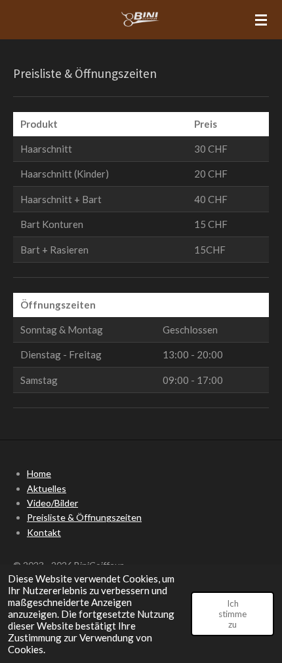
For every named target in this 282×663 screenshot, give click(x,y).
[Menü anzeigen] (261, 20)
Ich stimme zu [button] (232, 614)
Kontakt (44, 532)
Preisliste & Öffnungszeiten (84, 517)
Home (39, 473)
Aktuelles (46, 488)
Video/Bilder (52, 502)
